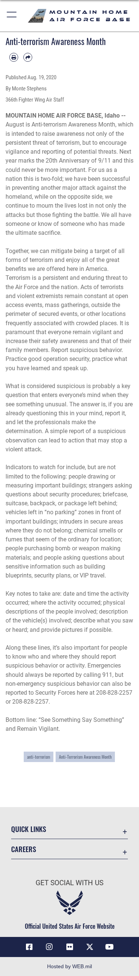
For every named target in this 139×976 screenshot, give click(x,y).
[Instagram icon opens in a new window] (49, 947)
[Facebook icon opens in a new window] (29, 947)
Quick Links (28, 828)
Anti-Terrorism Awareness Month (85, 756)
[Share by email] (27, 57)
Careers (23, 849)
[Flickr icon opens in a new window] (69, 947)
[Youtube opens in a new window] (109, 947)
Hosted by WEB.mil (69, 966)
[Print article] (13, 57)
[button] (12, 16)
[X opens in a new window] (89, 947)
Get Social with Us (69, 883)
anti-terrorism (38, 756)
